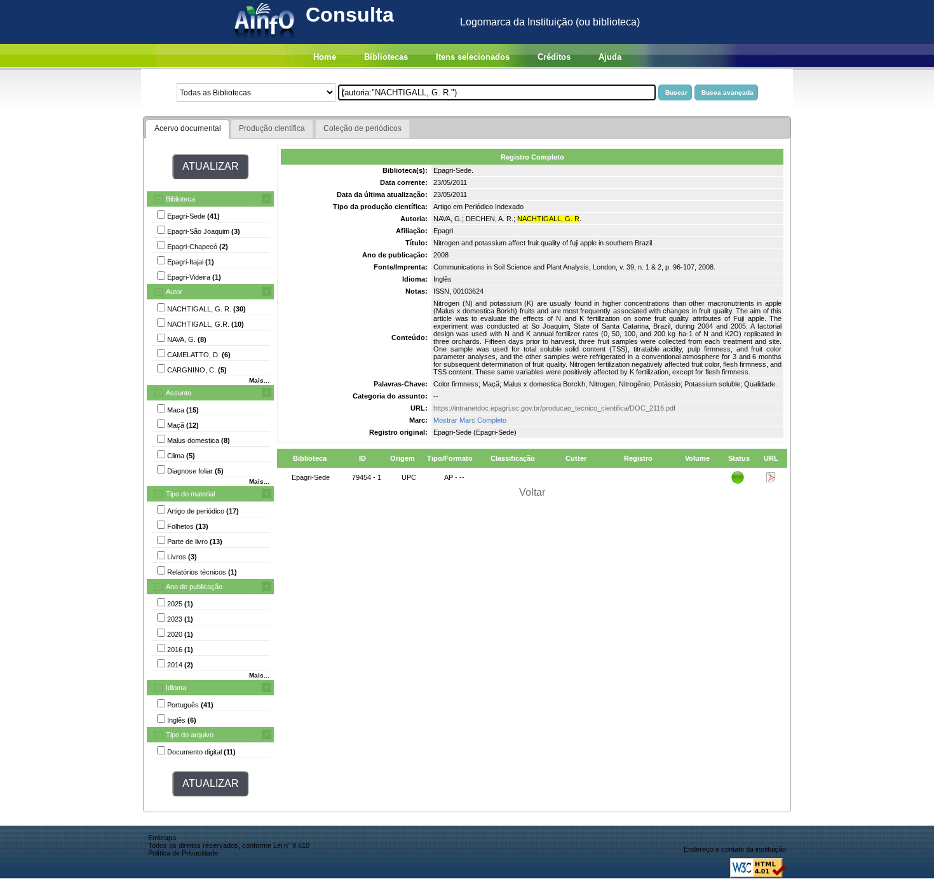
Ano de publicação (194, 586)
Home (324, 57)
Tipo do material (190, 494)
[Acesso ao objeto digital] (771, 480)
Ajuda (610, 57)
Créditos (554, 57)
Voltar (532, 492)
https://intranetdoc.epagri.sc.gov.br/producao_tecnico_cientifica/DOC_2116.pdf (554, 408)
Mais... (259, 380)
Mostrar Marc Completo (469, 420)
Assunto (178, 393)
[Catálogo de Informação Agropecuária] (265, 40)
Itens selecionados (473, 57)
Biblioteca (180, 199)
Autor (174, 292)
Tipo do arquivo (189, 735)
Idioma (176, 688)
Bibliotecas (386, 57)
